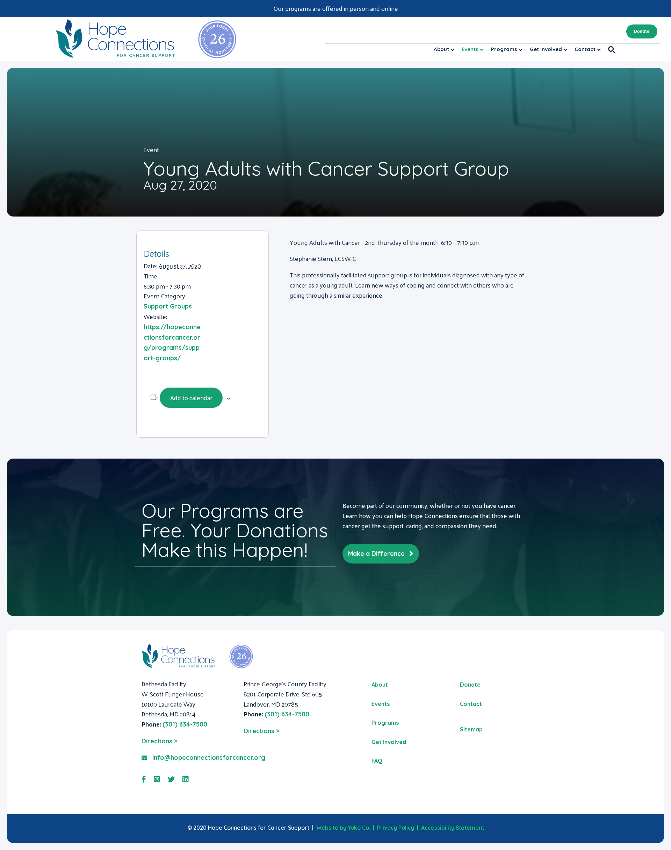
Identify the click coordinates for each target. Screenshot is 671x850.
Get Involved (546, 49)
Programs (504, 49)
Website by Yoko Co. (343, 827)
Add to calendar (191, 397)
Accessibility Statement (452, 827)
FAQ (376, 760)
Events (470, 49)
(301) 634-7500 (185, 724)
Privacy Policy (395, 827)
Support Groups (168, 306)
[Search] (609, 50)
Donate (642, 31)
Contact (585, 49)
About (441, 49)
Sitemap (471, 729)
